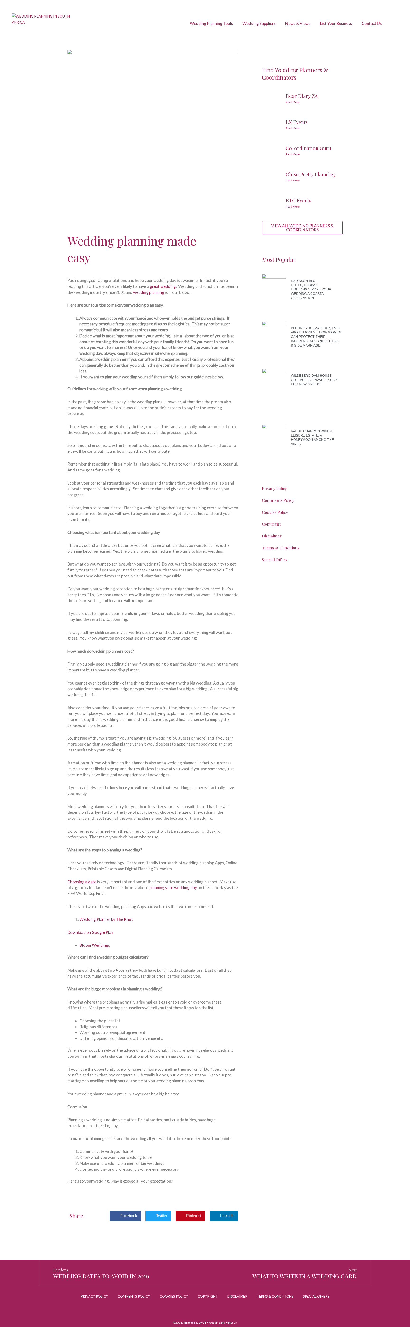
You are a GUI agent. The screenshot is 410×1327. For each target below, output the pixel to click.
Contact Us (372, 23)
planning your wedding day (173, 887)
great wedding (163, 286)
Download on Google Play (90, 932)
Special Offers (274, 559)
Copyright (271, 524)
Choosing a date (81, 881)
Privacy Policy (274, 488)
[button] (125, 1216)
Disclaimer (272, 535)
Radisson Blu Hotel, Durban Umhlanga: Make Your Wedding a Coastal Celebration (311, 289)
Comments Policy (278, 500)
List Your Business (336, 23)
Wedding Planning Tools (211, 23)
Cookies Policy (275, 512)
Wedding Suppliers (259, 23)
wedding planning (148, 292)
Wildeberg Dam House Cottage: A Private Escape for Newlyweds (315, 380)
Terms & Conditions (280, 547)
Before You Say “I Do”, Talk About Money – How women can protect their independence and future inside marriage (316, 336)
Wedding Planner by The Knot (106, 919)
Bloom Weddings (94, 945)
